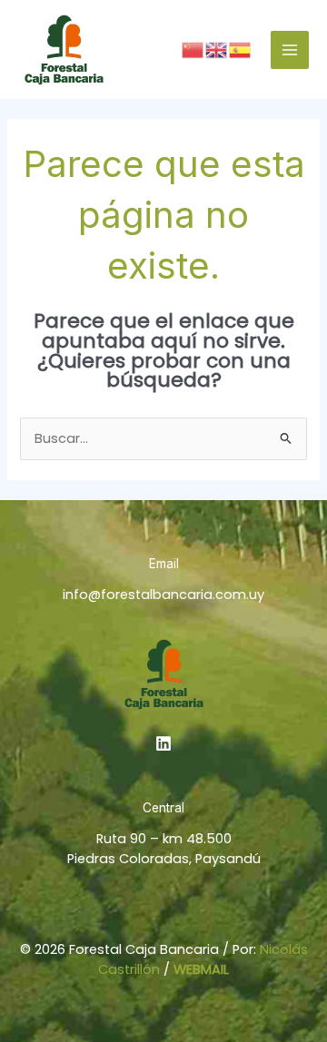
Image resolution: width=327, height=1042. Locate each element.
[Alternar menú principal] (290, 50)
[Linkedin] (163, 743)
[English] (217, 49)
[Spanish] (241, 49)
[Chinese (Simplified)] (193, 49)
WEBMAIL (201, 969)
